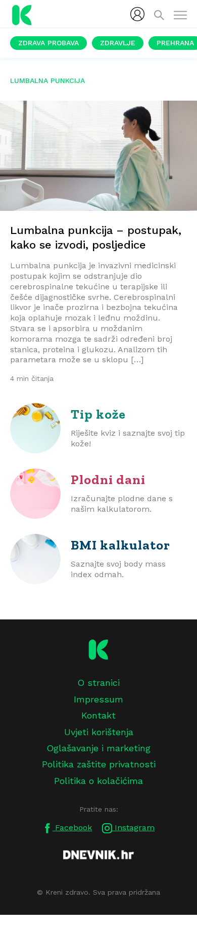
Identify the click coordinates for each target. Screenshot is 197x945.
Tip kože (98, 414)
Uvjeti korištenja (98, 732)
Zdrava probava (48, 43)
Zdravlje (117, 43)
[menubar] (137, 14)
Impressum (98, 699)
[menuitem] (137, 14)
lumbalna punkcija (47, 80)
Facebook (72, 827)
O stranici (98, 682)
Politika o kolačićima (98, 780)
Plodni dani (108, 479)
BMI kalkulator (120, 545)
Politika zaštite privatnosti (99, 764)
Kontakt (98, 715)
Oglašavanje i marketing (98, 748)
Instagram (133, 827)
